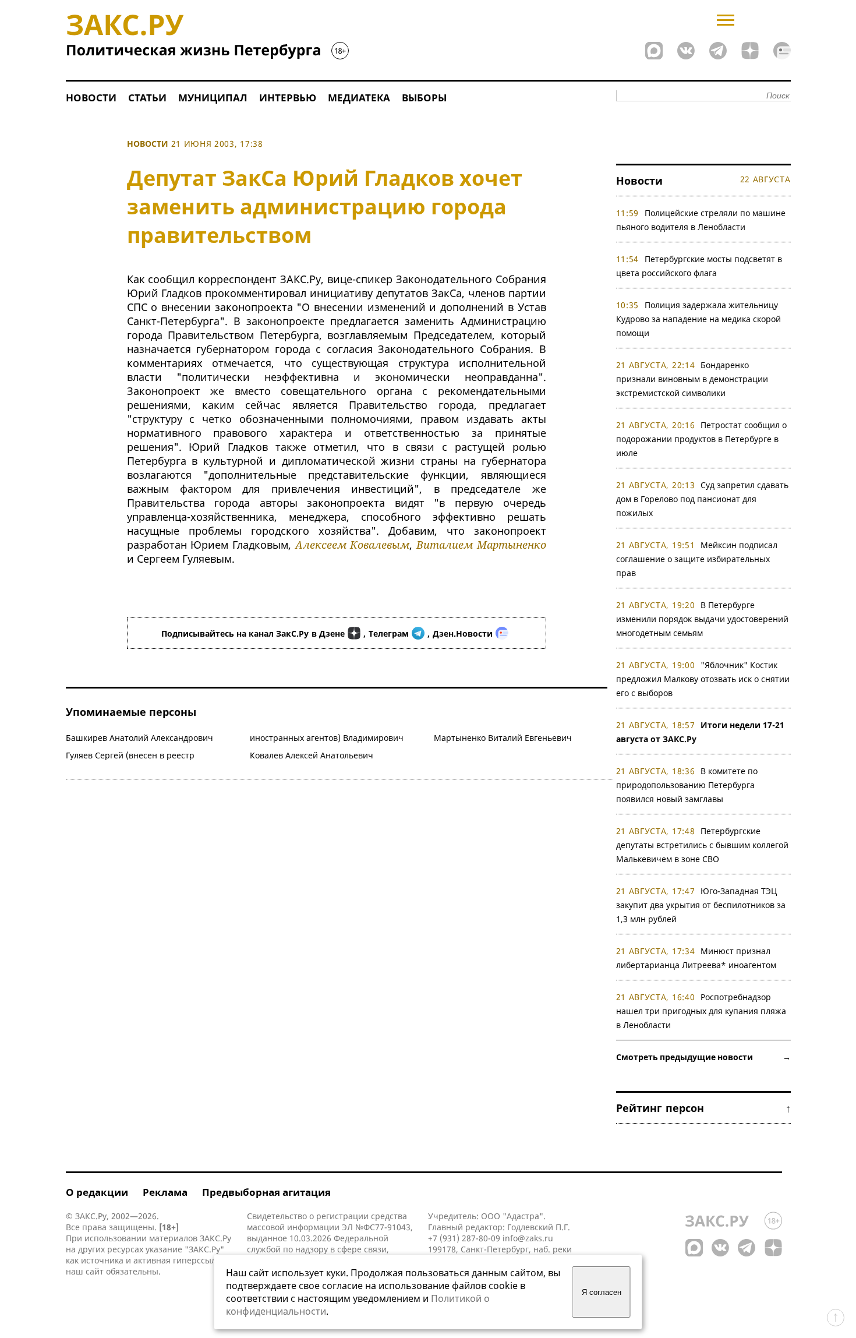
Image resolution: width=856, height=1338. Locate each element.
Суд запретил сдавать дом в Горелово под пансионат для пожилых (702, 498)
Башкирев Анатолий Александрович (139, 737)
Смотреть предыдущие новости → (703, 1056)
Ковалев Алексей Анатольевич (311, 755)
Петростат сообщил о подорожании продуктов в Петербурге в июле (701, 438)
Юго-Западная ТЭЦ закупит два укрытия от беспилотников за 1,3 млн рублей (701, 904)
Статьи (147, 97)
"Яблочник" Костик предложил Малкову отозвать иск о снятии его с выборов (703, 678)
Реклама (165, 1192)
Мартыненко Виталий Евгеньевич (503, 737)
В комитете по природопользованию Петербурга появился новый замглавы (687, 784)
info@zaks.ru (528, 1238)
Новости (91, 97)
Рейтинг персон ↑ (703, 1108)
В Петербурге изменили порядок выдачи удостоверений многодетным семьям (702, 618)
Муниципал (212, 97)
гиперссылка (199, 1260)
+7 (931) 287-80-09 (464, 1238)
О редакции (97, 1192)
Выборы (424, 97)
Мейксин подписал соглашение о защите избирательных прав (697, 558)
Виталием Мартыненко (481, 545)
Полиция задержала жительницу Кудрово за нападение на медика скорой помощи (698, 318)
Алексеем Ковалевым (352, 545)
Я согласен (601, 1292)
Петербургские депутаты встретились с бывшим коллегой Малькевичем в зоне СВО (702, 844)
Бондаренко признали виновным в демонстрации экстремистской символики (692, 378)
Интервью (287, 97)
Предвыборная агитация (266, 1192)
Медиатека (359, 97)
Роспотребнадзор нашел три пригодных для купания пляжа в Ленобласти (701, 1010)
